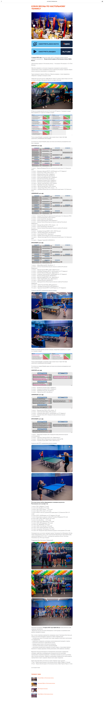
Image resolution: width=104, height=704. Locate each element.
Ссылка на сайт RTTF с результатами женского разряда (44, 443)
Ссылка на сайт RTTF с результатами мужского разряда (44, 290)
